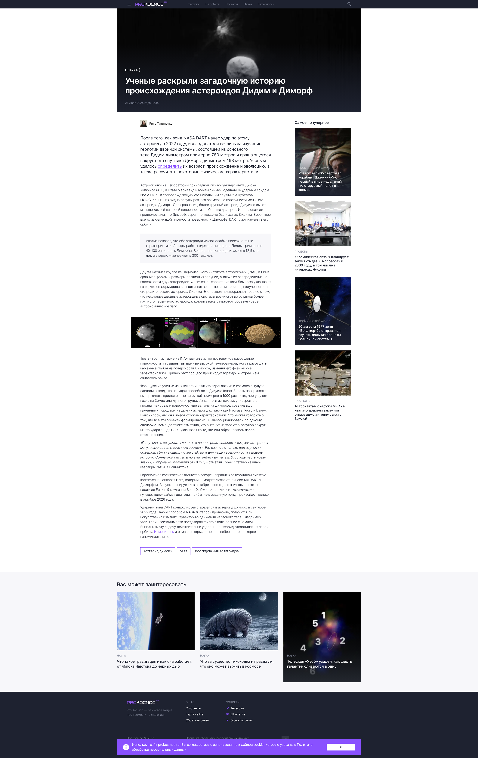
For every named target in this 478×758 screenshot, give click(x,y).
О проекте (193, 708)
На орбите (212, 4)
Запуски (193, 4)
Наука (248, 4)
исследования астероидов (217, 551)
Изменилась (164, 532)
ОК (341, 747)
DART (183, 551)
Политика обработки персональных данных (217, 738)
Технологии (266, 4)
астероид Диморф (157, 551)
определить (170, 166)
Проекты (232, 4)
